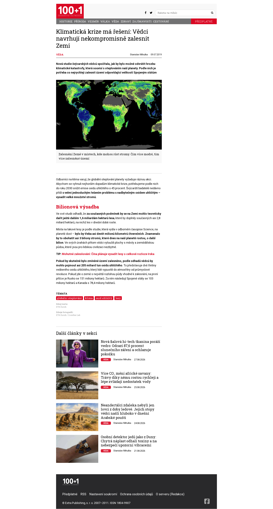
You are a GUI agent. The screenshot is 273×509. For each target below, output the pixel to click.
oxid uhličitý (104, 298)
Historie (66, 21)
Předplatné (204, 21)
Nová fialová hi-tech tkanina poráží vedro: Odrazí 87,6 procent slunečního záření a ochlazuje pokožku (130, 348)
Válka (105, 21)
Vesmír (93, 21)
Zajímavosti (142, 21)
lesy (118, 298)
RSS (83, 494)
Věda (115, 21)
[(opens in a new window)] (145, 13)
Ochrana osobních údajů (136, 494)
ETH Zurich (61, 307)
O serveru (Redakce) (170, 494)
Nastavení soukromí (103, 494)
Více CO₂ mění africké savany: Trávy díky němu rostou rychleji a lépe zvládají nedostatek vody (129, 377)
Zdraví (126, 21)
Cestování (161, 21)
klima (89, 298)
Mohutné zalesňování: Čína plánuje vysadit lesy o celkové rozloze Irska (108, 254)
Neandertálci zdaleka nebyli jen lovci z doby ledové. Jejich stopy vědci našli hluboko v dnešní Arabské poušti (127, 411)
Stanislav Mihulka (139, 54)
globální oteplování (69, 298)
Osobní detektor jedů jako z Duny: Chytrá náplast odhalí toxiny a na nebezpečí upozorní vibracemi (129, 441)
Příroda (80, 21)
